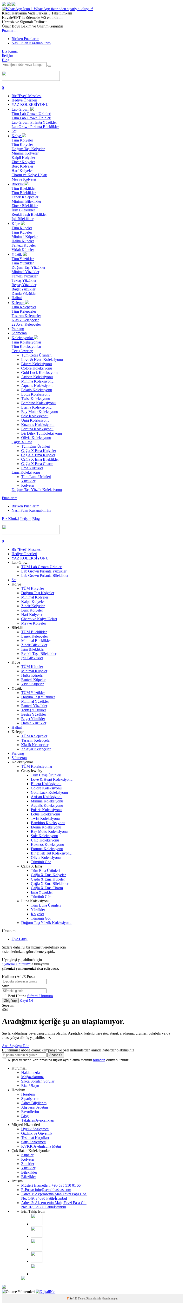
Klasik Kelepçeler (25, 320)
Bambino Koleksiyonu (38, 403)
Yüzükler (28, 481)
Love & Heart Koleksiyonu (42, 359)
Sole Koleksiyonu (34, 416)
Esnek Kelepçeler (25, 197)
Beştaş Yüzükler (24, 285)
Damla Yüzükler (24, 293)
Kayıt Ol (26, 1000)
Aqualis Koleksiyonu (37, 385)
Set (14, 131)
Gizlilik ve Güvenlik (36, 1133)
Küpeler (27, 1155)
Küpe (16, 224)
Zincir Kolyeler (23, 162)
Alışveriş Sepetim (34, 1107)
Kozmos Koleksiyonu (37, 425)
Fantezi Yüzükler (25, 276)
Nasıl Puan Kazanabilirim (31, 43)
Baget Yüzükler (23, 289)
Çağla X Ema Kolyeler (38, 451)
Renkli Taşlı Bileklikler (29, 214)
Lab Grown (21, 109)
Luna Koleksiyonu (26, 472)
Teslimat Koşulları (35, 1138)
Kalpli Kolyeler (23, 157)
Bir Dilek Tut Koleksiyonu (41, 433)
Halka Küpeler (23, 241)
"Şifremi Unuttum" (16, 964)
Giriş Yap (10, 1000)
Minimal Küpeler (25, 237)
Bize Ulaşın (30, 1085)
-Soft (71, 1298)
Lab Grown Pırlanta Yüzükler (34, 122)
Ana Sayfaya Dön (15, 1046)
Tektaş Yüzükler (24, 280)
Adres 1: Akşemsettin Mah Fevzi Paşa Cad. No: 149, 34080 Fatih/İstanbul (54, 1196)
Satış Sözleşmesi (33, 1142)
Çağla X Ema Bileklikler (40, 459)
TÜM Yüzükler (33, 693)
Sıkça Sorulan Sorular (37, 1081)
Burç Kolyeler (22, 166)
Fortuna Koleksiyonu (37, 429)
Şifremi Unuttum (40, 996)
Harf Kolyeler (22, 170)
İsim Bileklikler (23, 210)
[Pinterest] (36, 1261)
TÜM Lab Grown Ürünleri (41, 567)
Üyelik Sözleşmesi (35, 1129)
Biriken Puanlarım (25, 39)
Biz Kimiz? (10, 519)
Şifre (5, 986)
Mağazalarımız (32, 1077)
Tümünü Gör (41, 862)
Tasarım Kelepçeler (26, 316)
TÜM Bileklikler (34, 632)
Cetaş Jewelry (22, 351)
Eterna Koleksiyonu (36, 407)
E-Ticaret (80, 1298)
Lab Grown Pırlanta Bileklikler (35, 127)
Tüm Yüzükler (23, 259)
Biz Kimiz (10, 51)
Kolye (17, 136)
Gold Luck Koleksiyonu (39, 372)
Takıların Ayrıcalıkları (37, 1120)
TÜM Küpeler (32, 667)
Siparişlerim (30, 1098)
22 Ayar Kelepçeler (26, 324)
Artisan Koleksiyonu (37, 377)
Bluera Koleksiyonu (36, 364)
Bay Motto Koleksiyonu (39, 412)
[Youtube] (36, 1249)
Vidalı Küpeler (23, 250)
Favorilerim (30, 1112)
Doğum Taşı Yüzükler (28, 267)
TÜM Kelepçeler (34, 736)
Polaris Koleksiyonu (36, 390)
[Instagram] (36, 1224)
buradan (99, 1060)
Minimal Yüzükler (25, 272)
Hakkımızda (30, 1072)
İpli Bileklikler (22, 219)
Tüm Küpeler (22, 228)
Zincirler (27, 1164)
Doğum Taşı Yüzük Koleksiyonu (37, 490)
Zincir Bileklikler (25, 206)
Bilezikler (28, 1177)
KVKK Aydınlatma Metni (41, 1146)
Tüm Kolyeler (22, 140)
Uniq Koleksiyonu (35, 420)
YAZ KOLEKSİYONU (30, 104)
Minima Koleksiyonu (37, 381)
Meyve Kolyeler (24, 179)
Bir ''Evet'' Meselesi (26, 96)
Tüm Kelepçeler (24, 307)
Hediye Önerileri (24, 100)
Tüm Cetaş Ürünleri (36, 355)
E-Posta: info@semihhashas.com (46, 1190)
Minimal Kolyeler (25, 153)
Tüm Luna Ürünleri (36, 477)
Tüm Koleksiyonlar (26, 342)
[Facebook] (36, 1236)
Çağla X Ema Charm (37, 464)
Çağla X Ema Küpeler (38, 455)
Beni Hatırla (17, 996)
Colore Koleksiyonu (36, 368)
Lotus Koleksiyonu (35, 394)
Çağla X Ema (22, 442)
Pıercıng (18, 329)
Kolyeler (27, 485)
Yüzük (17, 254)
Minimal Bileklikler (26, 201)
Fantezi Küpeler (24, 245)
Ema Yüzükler (32, 468)
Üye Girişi (19, 939)
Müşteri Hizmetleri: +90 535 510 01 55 (51, 1185)
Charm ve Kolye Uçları (29, 175)
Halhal (17, 298)
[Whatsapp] (36, 1274)
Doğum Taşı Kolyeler (28, 149)
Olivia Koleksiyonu (36, 438)
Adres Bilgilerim (33, 1103)
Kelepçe (18, 303)
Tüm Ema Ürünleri (35, 446)
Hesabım (28, 1094)
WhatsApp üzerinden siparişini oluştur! (63, 9)
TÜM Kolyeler (32, 588)
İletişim (7, 56)
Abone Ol (55, 1055)
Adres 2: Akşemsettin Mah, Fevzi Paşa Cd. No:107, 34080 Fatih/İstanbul (53, 1205)
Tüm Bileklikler (24, 188)
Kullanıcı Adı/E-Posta (18, 977)
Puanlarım (9, 30)
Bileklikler (29, 1172)
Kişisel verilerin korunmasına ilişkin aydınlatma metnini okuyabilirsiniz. (69, 1060)
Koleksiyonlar (23, 338)
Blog (5, 60)
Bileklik (18, 184)
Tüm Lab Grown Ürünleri (31, 114)
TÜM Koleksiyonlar (36, 766)
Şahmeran (19, 333)
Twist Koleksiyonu (35, 399)
